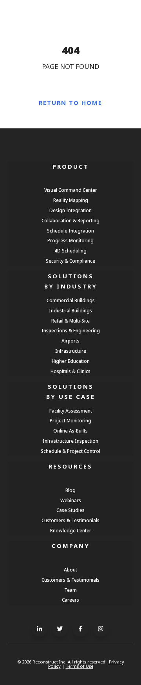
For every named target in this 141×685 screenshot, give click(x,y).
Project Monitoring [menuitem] (70, 420)
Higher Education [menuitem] (71, 361)
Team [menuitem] (70, 590)
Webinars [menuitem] (70, 500)
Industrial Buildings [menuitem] (70, 310)
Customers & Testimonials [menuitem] (70, 520)
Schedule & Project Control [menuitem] (70, 451)
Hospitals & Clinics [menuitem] (70, 371)
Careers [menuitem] (70, 600)
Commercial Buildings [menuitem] (71, 300)
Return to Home (70, 102)
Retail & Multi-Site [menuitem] (70, 320)
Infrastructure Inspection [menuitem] (70, 441)
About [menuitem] (70, 569)
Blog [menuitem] (70, 490)
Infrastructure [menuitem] (70, 351)
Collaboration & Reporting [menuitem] (70, 220)
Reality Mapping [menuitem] (70, 200)
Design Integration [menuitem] (70, 210)
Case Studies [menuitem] (70, 510)
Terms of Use (79, 666)
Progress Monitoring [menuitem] (70, 240)
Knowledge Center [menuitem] (70, 530)
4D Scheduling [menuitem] (70, 250)
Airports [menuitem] (70, 340)
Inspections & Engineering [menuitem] (71, 330)
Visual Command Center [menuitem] (70, 190)
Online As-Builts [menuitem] (70, 430)
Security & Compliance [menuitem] (70, 261)
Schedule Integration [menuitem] (70, 230)
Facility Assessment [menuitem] (70, 410)
